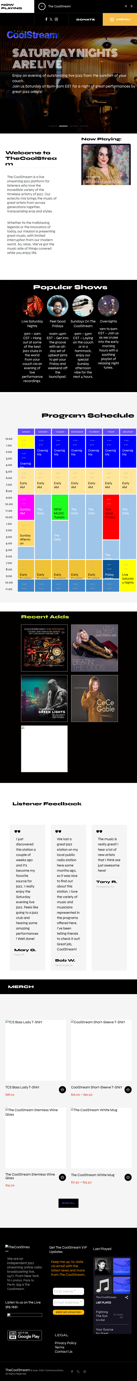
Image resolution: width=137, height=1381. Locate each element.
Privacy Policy (66, 1343)
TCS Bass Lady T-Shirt (22, 1087)
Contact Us (63, 1351)
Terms (59, 1347)
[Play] (41, 6)
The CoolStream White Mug (93, 1175)
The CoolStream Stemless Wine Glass (30, 1176)
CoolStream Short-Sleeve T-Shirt (96, 1087)
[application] (76, 6)
